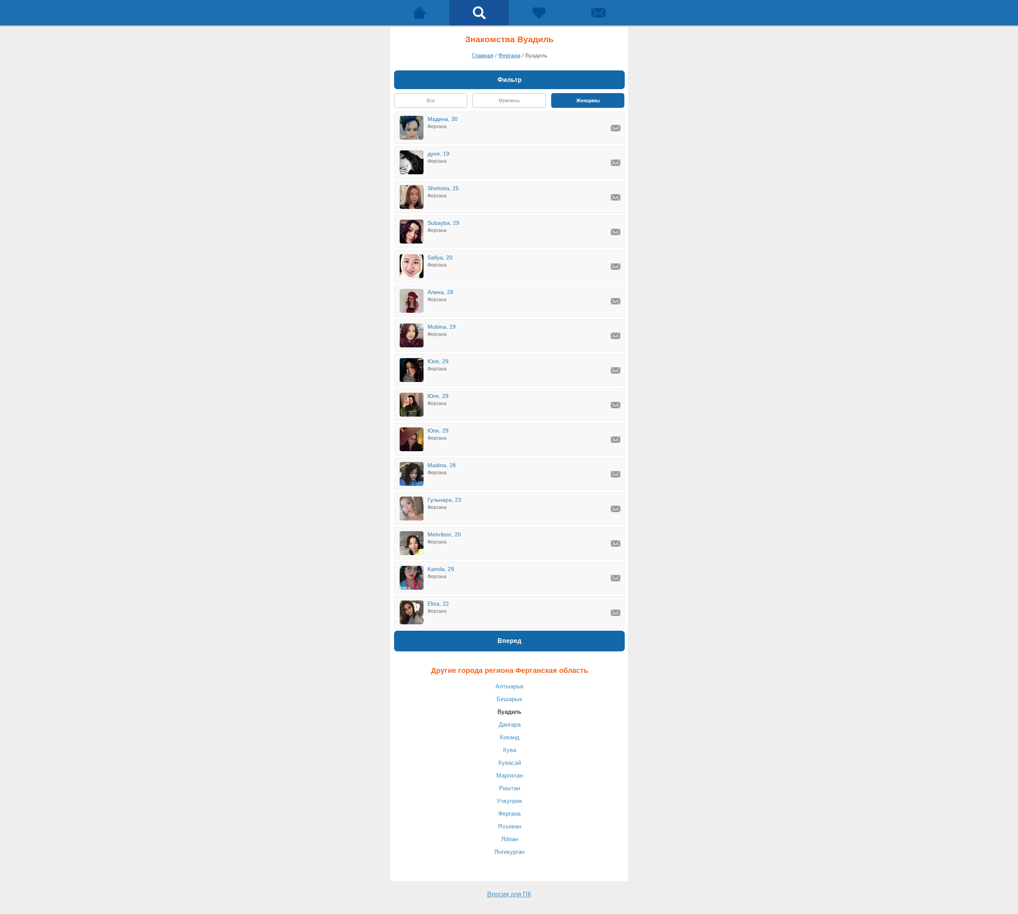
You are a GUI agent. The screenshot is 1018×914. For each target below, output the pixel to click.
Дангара (510, 724)
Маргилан (509, 775)
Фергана (509, 813)
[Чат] (598, 12)
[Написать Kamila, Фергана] (615, 578)
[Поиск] (479, 12)
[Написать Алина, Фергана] (615, 301)
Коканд (509, 737)
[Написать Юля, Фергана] (615, 370)
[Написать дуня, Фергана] (615, 163)
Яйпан (509, 839)
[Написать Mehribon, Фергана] (615, 543)
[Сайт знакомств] (419, 12)
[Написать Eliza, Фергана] (615, 613)
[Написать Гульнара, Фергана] (615, 509)
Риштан (509, 788)
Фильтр (509, 79)
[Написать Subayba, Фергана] (615, 232)
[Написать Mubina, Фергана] (615, 336)
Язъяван (509, 826)
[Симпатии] (539, 12)
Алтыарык (509, 686)
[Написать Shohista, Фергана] (615, 197)
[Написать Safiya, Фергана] (615, 266)
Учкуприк (509, 800)
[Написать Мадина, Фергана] (615, 128)
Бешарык (509, 699)
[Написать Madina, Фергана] (615, 474)
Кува (509, 749)
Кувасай (509, 762)
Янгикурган (509, 851)
